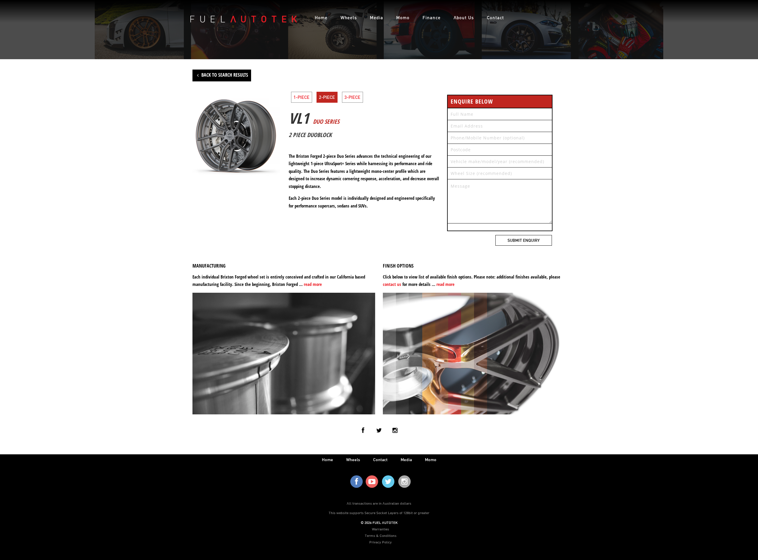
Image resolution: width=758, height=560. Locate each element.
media (406, 459)
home (327, 459)
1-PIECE (301, 97)
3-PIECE (352, 97)
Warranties (380, 529)
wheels (353, 459)
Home (321, 17)
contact (380, 459)
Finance (432, 17)
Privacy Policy (380, 542)
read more (313, 284)
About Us (464, 17)
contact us (392, 284)
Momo (402, 17)
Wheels (349, 17)
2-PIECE (327, 97)
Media (376, 17)
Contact (495, 17)
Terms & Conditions (380, 535)
